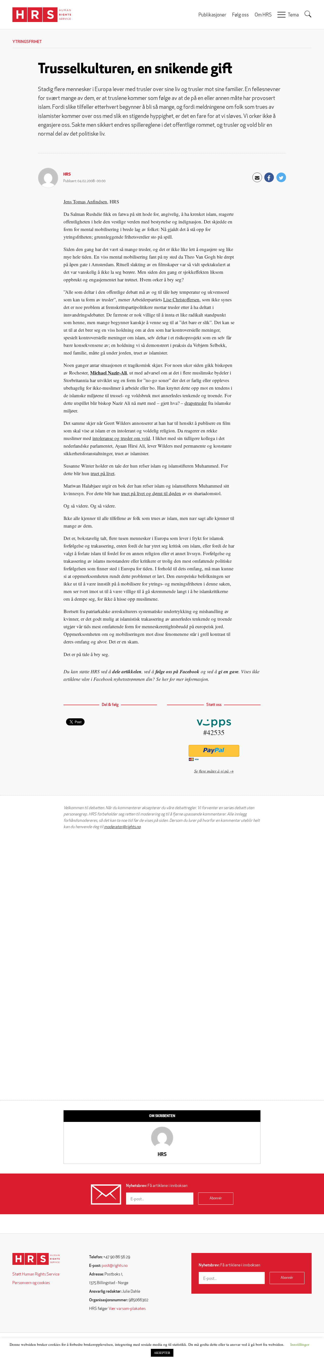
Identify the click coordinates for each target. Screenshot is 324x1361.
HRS (67, 175)
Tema (293, 15)
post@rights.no (115, 1266)
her (165, 679)
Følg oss (240, 15)
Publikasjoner (212, 15)
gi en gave (228, 671)
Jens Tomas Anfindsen (85, 201)
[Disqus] (162, 898)
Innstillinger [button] (299, 1344)
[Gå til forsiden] (36, 1259)
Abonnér (216, 1198)
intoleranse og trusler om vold (121, 438)
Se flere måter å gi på (211, 770)
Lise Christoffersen (181, 299)
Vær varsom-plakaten (127, 1309)
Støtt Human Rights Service (35, 1274)
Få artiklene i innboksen (157, 1186)
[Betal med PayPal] (213, 751)
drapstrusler (196, 403)
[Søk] (308, 14)
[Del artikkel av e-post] (257, 177)
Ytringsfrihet (27, 42)
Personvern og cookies (31, 1283)
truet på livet (102, 473)
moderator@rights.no (122, 827)
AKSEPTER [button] (162, 1352)
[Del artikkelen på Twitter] (281, 177)
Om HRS (263, 15)
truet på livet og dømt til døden (151, 493)
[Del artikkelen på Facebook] (269, 177)
